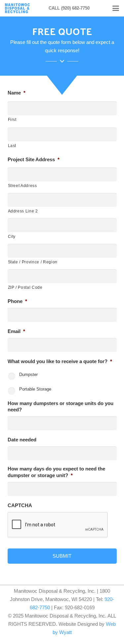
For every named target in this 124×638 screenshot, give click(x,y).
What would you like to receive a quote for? (60, 361)
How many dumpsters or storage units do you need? (60, 406)
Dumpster (28, 374)
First (12, 119)
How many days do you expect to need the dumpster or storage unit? (56, 472)
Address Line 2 (23, 211)
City (12, 236)
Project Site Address (34, 159)
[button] (115, 8)
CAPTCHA (20, 505)
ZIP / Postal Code (25, 287)
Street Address (22, 185)
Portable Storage (35, 389)
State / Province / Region (33, 262)
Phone (17, 301)
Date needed (22, 439)
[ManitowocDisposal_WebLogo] (17, 8)
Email (16, 331)
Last (12, 145)
